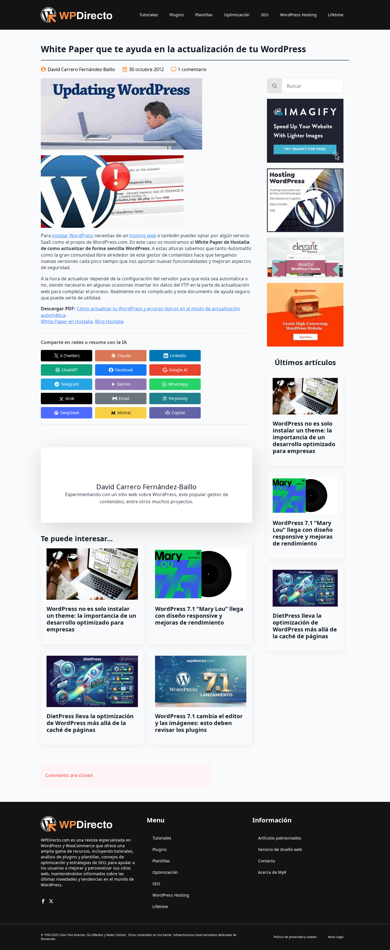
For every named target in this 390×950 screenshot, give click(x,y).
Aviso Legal (335, 937)
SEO (265, 14)
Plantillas (204, 14)
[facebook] (43, 901)
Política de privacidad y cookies (295, 937)
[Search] (274, 86)
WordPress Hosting (298, 14)
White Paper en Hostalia (67, 321)
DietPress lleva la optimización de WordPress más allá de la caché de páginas (90, 723)
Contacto (266, 861)
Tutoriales (148, 14)
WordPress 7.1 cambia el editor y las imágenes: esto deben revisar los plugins (199, 723)
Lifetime (335, 14)
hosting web (142, 235)
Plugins (177, 14)
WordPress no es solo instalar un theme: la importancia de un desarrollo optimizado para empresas (91, 619)
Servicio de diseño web (280, 849)
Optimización (237, 14)
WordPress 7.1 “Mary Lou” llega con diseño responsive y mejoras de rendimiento (199, 615)
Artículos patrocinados (279, 838)
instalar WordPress (72, 235)
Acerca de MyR (272, 872)
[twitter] (51, 901)
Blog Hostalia (109, 321)
